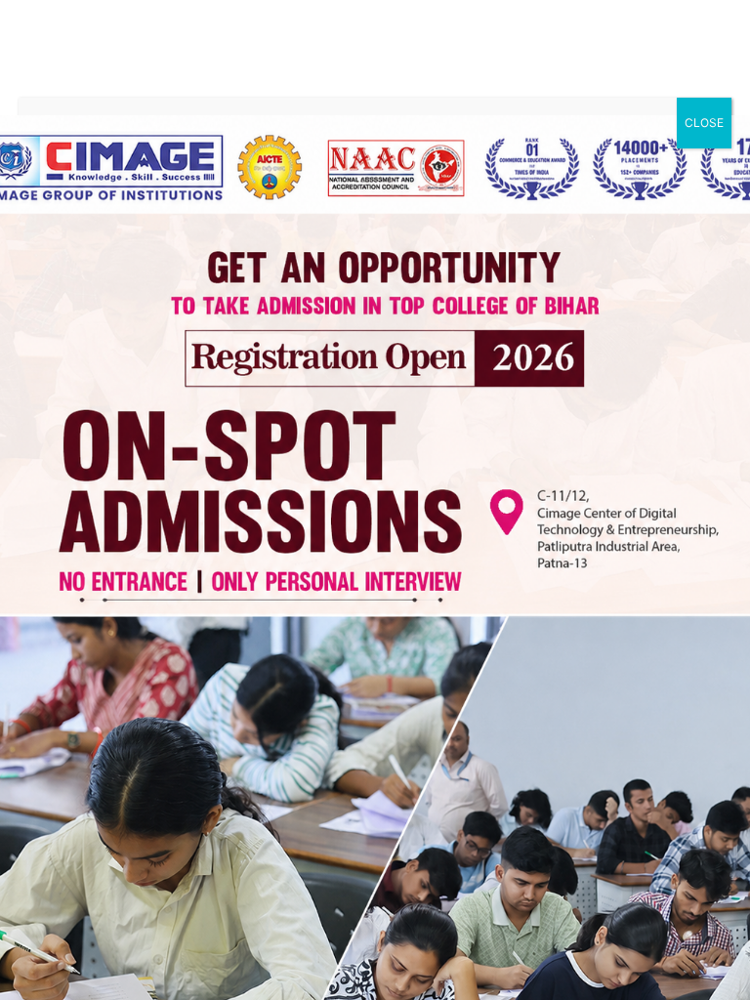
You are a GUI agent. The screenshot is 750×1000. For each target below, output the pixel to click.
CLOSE (704, 122)
